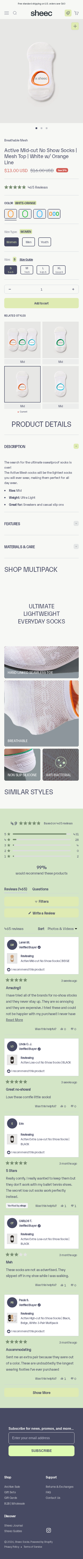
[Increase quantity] (73, 289)
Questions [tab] (40, 889)
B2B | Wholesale (14, 1503)
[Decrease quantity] (9, 289)
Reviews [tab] (15, 889)
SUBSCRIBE (41, 1451)
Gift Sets (10, 1492)
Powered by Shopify (41, 1541)
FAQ (48, 1492)
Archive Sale (12, 1486)
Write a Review (49, 913)
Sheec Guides (13, 1531)
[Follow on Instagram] (49, 1530)
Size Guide (26, 259)
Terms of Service (33, 1546)
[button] (68, 13)
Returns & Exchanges (59, 1486)
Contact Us (53, 1497)
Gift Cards (10, 1497)
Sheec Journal (13, 1525)
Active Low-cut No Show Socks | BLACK (46, 1062)
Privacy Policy (11, 1546)
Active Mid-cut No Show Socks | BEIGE (45, 961)
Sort (41, 928)
